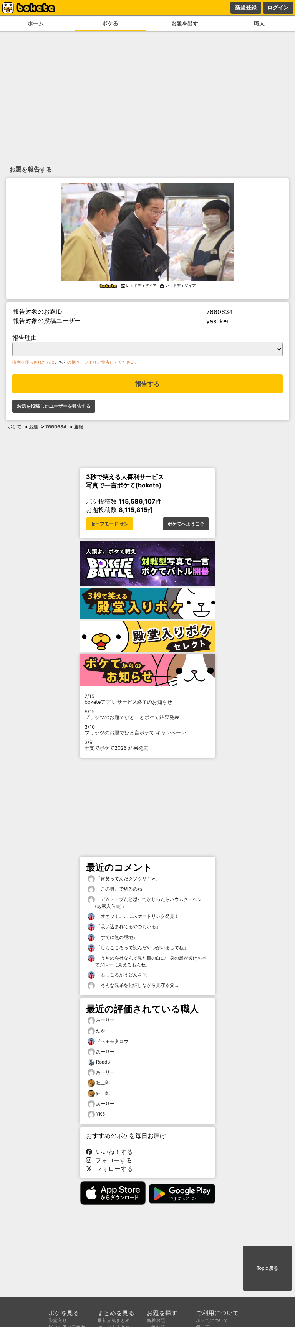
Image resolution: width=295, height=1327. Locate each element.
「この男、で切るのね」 (121, 889)
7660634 (55, 427)
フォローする (111, 1160)
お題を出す (184, 23)
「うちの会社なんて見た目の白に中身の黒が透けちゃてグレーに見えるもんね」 (151, 961)
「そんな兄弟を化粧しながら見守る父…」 (139, 985)
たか (100, 1031)
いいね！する (112, 1152)
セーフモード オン (110, 524)
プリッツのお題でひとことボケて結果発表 (132, 714)
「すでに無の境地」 (116, 937)
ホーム (36, 23)
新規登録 (246, 7)
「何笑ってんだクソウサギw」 (127, 878)
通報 (78, 427)
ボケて (15, 427)
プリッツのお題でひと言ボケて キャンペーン (135, 730)
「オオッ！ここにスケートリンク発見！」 (139, 916)
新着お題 (156, 1320)
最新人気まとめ (114, 1320)
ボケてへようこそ (185, 524)
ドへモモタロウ (112, 1041)
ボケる (110, 23)
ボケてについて (212, 1320)
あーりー (105, 1020)
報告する (147, 383)
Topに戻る (267, 1268)
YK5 (100, 1114)
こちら (61, 362)
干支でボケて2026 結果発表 (116, 745)
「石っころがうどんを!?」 (122, 975)
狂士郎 (103, 1082)
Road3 (103, 1062)
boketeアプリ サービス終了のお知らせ (128, 699)
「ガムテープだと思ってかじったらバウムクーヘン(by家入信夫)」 (148, 902)
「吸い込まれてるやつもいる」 (128, 926)
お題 (33, 427)
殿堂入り (57, 1320)
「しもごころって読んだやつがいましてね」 (141, 947)
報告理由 (24, 337)
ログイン (278, 7)
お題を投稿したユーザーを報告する (54, 406)
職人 (259, 23)
